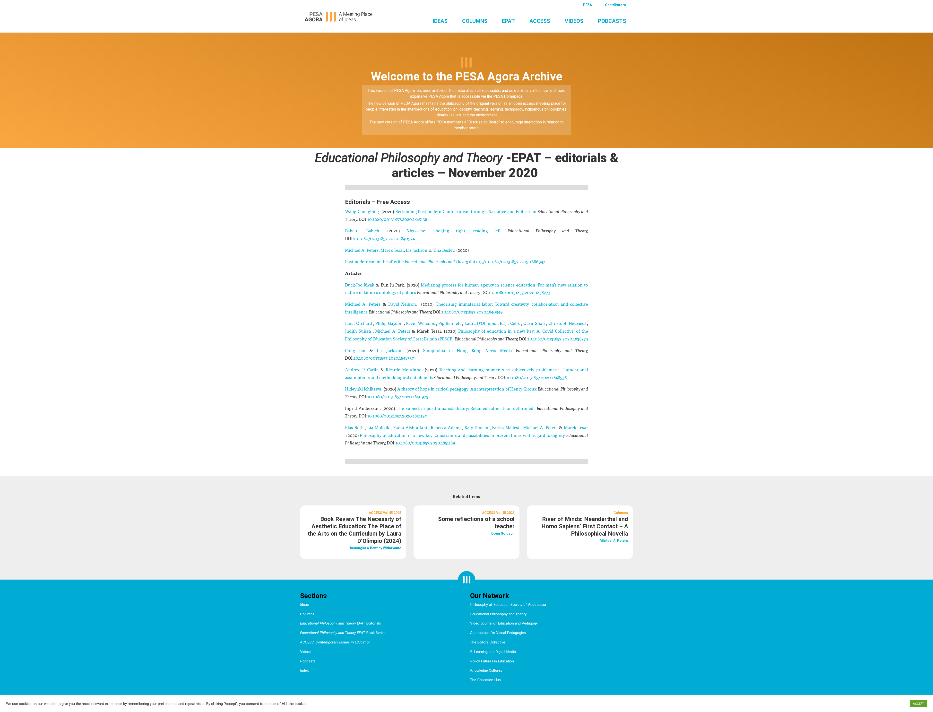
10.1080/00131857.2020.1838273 (520, 292)
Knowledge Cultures (486, 670)
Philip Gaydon (389, 323)
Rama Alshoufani (411, 427)
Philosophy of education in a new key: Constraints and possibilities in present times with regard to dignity (463, 435)
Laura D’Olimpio (481, 323)
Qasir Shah (534, 323)
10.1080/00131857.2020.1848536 (536, 377)
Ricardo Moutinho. (405, 369)
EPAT (508, 21)
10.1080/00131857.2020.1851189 (425, 442)
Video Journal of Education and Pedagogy (504, 623)
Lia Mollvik (379, 427)
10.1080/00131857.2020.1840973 (397, 396)
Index (304, 670)
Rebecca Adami (446, 427)
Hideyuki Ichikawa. (363, 388)
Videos (574, 21)
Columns (474, 21)
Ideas (440, 21)
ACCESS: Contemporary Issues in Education (335, 642)
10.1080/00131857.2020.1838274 (558, 338)
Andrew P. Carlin (362, 369)
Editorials (340, 623)
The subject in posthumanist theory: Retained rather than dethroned (465, 408)
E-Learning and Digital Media (493, 652)
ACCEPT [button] (918, 703)
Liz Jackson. (391, 350)
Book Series (343, 633)
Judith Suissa (359, 330)
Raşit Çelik (510, 323)
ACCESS (539, 21)
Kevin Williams (421, 323)
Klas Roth (355, 427)
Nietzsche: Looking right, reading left (456, 230)
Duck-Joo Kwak (360, 284)
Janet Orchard (359, 323)
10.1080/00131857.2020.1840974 (384, 238)
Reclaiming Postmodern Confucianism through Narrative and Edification (465, 211)
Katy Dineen (477, 427)
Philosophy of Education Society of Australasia (508, 604)
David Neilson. (403, 303)
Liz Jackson (416, 249)
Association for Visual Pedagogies (498, 633)
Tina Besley (443, 249)
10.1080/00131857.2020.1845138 (397, 219)
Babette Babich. (366, 230)
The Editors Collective (487, 642)
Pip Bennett (450, 323)
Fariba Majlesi (506, 427)
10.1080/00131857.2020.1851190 (397, 415)
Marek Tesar (392, 249)
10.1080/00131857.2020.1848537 (384, 357)
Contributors (615, 5)
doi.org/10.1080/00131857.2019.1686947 (507, 261)
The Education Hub (485, 680)
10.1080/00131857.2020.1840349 (472, 311)
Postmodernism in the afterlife (374, 261)
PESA (587, 5)
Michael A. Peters (362, 249)
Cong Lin (357, 350)
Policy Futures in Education (492, 661)
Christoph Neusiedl (567, 323)
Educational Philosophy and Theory (498, 614)
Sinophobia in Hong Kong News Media (469, 350)
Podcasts (612, 21)
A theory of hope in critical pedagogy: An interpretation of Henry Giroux (467, 388)
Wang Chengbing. (363, 211)
